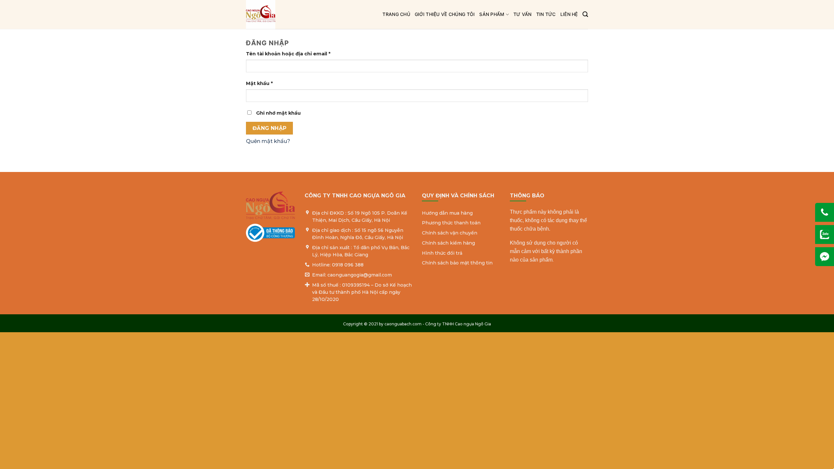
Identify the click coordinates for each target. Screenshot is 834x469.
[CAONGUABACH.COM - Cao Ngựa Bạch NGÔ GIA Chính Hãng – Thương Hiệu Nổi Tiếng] (295, 14)
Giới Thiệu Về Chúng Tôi (445, 14)
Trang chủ (396, 14)
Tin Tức (546, 14)
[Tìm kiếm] (585, 14)
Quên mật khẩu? (268, 141)
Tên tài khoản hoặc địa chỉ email (294, 54)
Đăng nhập (269, 128)
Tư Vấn (522, 14)
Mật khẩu (265, 83)
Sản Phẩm (491, 14)
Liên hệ (569, 14)
